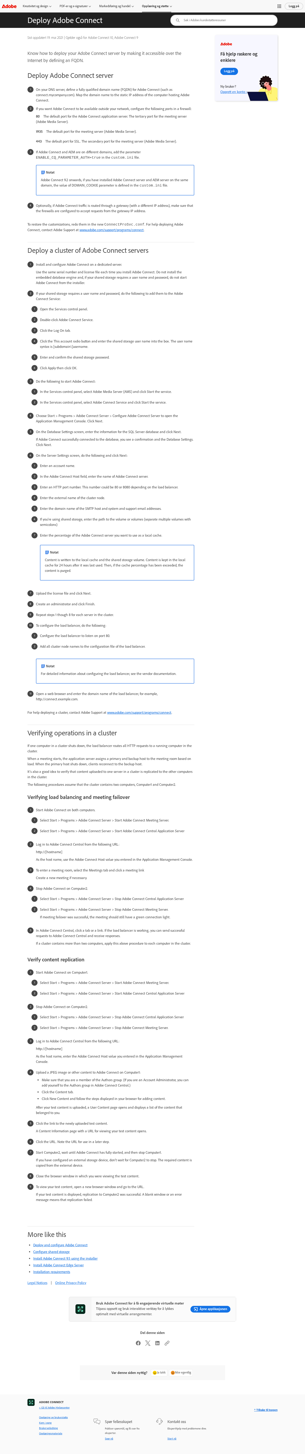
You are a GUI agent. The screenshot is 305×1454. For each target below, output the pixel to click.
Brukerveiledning (48, 1428)
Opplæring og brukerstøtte (53, 1417)
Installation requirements (51, 1272)
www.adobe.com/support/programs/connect (111, 230)
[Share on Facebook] (138, 1344)
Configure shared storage (51, 1252)
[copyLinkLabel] (167, 1344)
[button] (279, 6)
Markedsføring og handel (114, 6)
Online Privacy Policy (70, 1283)
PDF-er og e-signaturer (74, 6)
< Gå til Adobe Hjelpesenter (54, 1407)
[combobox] (224, 20)
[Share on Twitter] (147, 1344)
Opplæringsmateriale (50, 1433)
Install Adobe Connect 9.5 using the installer (65, 1258)
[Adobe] (9, 6)
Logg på (294, 6)
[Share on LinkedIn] (157, 1344)
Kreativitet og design (35, 6)
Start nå (171, 1438)
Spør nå (109, 1438)
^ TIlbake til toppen (266, 1410)
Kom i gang (45, 1422)
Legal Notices (37, 1283)
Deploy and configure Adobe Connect (60, 1245)
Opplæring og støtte (155, 6)
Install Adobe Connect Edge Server (58, 1265)
